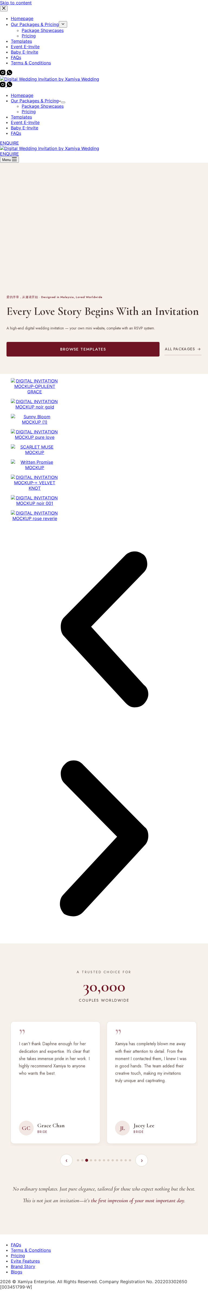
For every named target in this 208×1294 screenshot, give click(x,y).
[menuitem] (63, 24)
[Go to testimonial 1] (78, 1160)
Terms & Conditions (31, 1250)
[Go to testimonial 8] (108, 1160)
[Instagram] (3, 73)
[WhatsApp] (9, 73)
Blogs (16, 1272)
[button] (104, 629)
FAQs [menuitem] (16, 57)
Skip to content (16, 2)
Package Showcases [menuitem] (43, 30)
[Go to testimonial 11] (121, 1160)
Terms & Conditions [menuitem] (31, 63)
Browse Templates (83, 349)
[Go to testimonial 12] (126, 1160)
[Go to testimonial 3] (86, 1160)
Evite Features (25, 1261)
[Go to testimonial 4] (91, 1160)
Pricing (18, 1255)
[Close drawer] (4, 8)
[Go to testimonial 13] (130, 1160)
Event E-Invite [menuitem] (25, 46)
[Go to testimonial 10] (117, 1160)
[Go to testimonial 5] (95, 1160)
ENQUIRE (9, 143)
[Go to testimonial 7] (104, 1160)
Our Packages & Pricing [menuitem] (35, 24)
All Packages (183, 349)
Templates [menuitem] (21, 41)
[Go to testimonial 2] (82, 1160)
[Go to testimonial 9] (113, 1160)
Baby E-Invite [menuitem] (24, 52)
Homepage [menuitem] (22, 18)
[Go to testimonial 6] (100, 1160)
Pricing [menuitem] (29, 35)
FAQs (16, 1244)
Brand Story (23, 1266)
